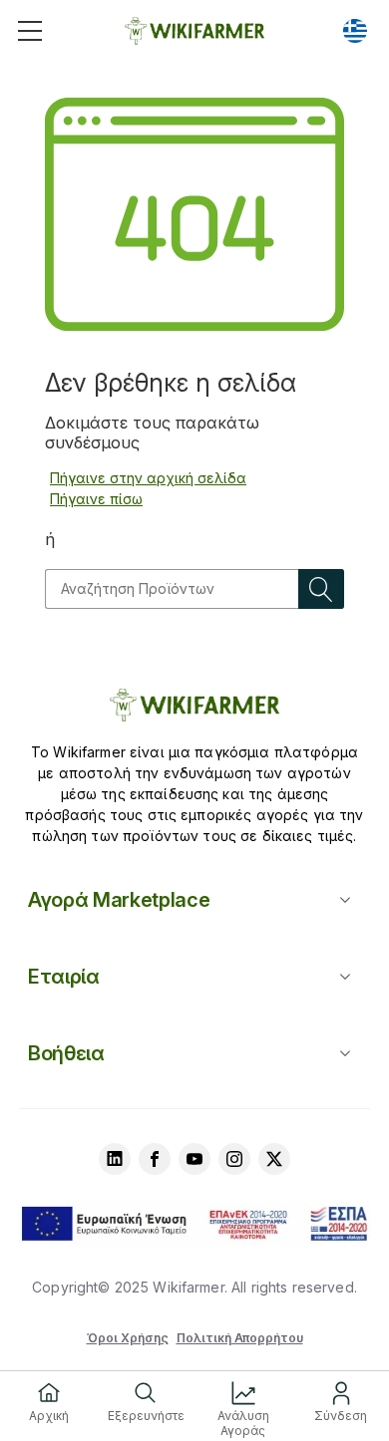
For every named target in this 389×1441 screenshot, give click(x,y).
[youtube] (194, 1159)
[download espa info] (194, 1224)
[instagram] (234, 1159)
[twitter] (274, 1159)
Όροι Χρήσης (128, 1337)
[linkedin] (115, 1159)
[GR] (355, 31)
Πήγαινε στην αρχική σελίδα (148, 477)
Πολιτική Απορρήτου (240, 1337)
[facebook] (155, 1159)
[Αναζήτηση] (321, 589)
